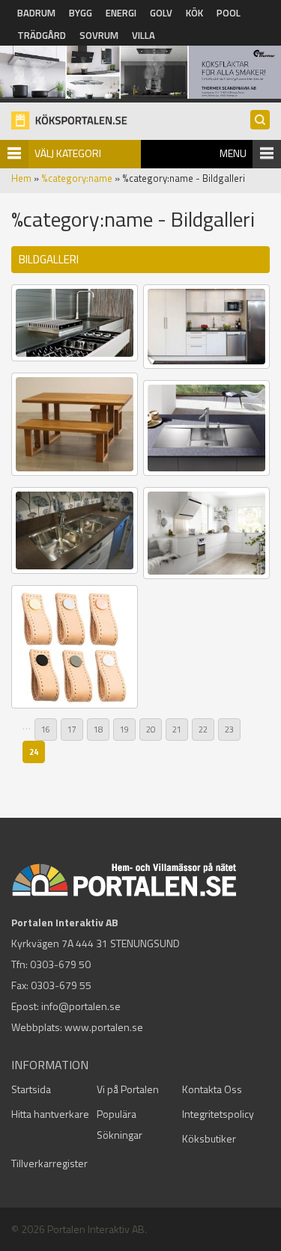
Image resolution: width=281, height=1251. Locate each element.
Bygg (80, 12)
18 (98, 729)
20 (150, 729)
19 (124, 729)
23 (229, 729)
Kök (194, 12)
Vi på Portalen (128, 1089)
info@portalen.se (81, 1006)
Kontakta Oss (212, 1089)
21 (176, 729)
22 (203, 729)
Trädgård (41, 35)
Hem (21, 178)
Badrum (36, 12)
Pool (229, 12)
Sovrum (98, 35)
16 (45, 729)
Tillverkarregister (49, 1163)
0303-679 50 (60, 964)
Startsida (31, 1089)
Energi (121, 12)
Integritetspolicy (218, 1114)
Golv (161, 12)
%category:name (76, 178)
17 (71, 729)
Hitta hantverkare (50, 1114)
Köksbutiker (209, 1138)
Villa (143, 35)
